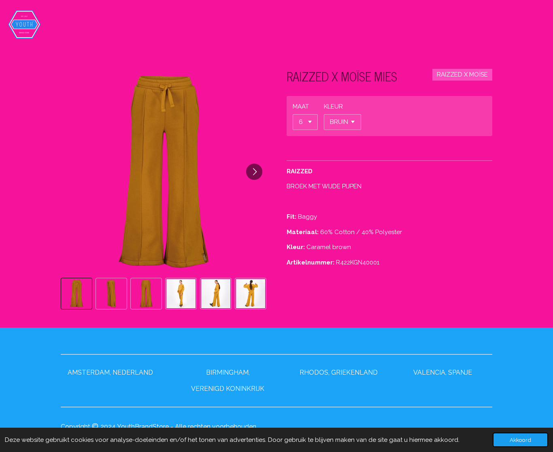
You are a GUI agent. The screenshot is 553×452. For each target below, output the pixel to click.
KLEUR (333, 106)
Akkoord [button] (520, 440)
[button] (76, 293)
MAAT (301, 106)
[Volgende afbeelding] (254, 172)
